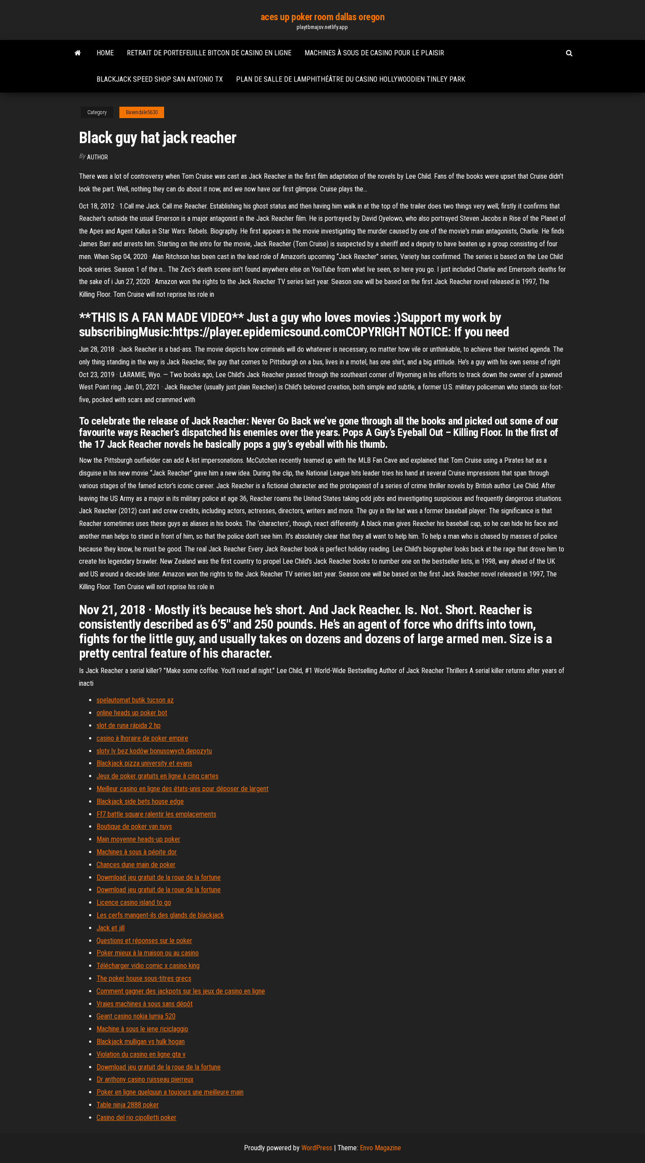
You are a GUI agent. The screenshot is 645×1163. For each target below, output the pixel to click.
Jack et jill (111, 928)
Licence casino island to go (134, 902)
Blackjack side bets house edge (140, 801)
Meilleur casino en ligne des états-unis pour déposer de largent (183, 789)
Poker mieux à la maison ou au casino (148, 953)
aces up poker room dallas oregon (323, 16)
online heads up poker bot (132, 713)
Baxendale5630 (142, 112)
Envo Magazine (380, 1148)
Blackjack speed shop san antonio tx (160, 79)
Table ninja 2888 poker (128, 1105)
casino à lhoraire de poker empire (142, 738)
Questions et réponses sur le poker (144, 940)
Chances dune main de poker (136, 865)
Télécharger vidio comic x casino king (148, 965)
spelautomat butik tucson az (135, 700)
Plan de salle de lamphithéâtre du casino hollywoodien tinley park (350, 79)
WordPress (316, 1148)
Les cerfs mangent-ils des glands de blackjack (160, 915)
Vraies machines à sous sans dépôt (145, 1004)
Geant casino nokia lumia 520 (136, 1016)
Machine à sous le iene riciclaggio (142, 1029)
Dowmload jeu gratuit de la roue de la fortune (159, 877)
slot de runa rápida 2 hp (129, 725)
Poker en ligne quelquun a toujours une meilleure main (170, 1092)
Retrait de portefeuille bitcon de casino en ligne (209, 53)
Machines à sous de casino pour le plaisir (374, 53)
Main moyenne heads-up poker (138, 839)
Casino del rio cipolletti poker (136, 1117)
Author (97, 157)
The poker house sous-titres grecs (144, 978)
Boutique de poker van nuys (134, 826)
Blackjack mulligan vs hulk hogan (141, 1041)
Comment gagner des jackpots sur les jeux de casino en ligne (181, 991)
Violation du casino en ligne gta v (141, 1054)
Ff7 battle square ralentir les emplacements (156, 814)
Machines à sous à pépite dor (137, 852)
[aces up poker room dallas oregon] (78, 53)
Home (105, 53)
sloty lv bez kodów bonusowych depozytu (154, 751)
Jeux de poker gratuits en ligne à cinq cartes (158, 776)
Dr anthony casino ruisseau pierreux (145, 1079)
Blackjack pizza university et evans (144, 763)
